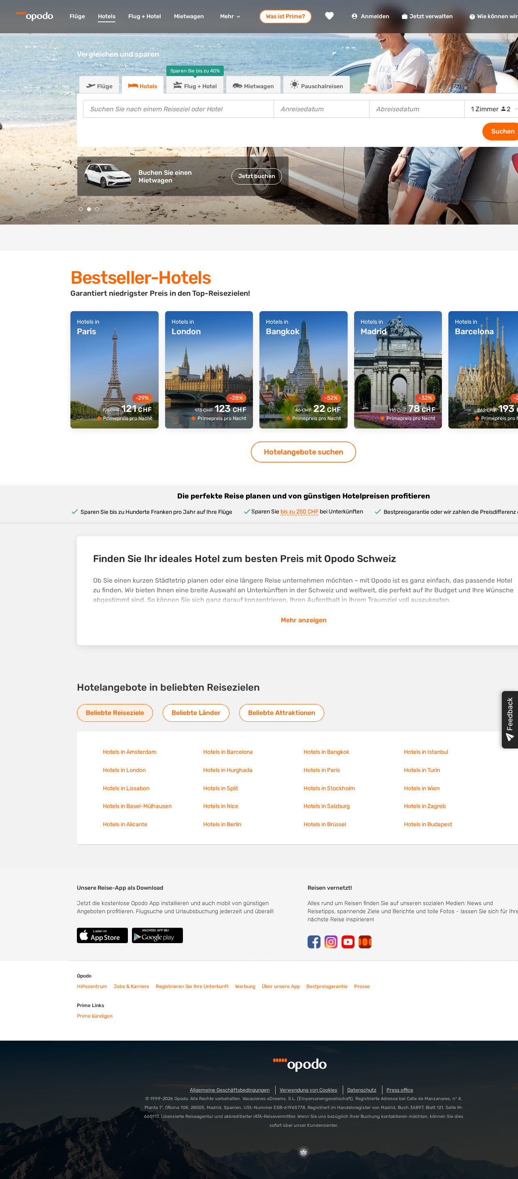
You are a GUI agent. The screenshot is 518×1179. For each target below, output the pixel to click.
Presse (362, 986)
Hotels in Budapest (428, 824)
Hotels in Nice (220, 806)
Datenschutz (361, 1090)
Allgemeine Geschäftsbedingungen (230, 1090)
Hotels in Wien (421, 788)
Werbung (245, 986)
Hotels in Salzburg (327, 806)
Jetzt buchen (256, 176)
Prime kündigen (95, 1016)
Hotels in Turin (422, 770)
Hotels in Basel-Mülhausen (137, 806)
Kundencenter (322, 1125)
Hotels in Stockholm (329, 788)
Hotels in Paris (322, 770)
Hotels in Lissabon (126, 788)
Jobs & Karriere (131, 986)
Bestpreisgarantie (327, 986)
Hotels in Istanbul (426, 752)
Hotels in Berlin (222, 824)
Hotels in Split (220, 788)
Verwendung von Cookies (308, 1090)
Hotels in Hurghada (228, 770)
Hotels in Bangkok (326, 752)
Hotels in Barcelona (228, 752)
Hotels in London (124, 770)
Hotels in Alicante (125, 824)
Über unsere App (281, 986)
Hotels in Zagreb (425, 806)
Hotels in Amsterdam (129, 752)
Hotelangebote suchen (303, 451)
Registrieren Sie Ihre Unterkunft (192, 986)
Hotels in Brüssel (325, 824)
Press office (399, 1090)
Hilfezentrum (92, 986)
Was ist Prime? (285, 16)
